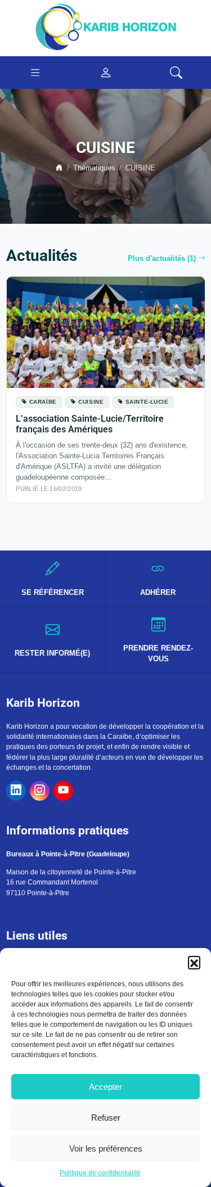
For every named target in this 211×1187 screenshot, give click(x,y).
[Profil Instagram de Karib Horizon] (40, 791)
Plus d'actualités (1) (162, 259)
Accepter (105, 1086)
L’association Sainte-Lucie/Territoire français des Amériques (90, 424)
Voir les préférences (105, 1148)
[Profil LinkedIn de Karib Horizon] (16, 791)
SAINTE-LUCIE (147, 402)
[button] (194, 962)
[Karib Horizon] (106, 27)
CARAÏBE (43, 402)
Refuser (105, 1117)
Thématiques (94, 168)
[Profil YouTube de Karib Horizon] (63, 791)
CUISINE (91, 402)
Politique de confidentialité (100, 1173)
